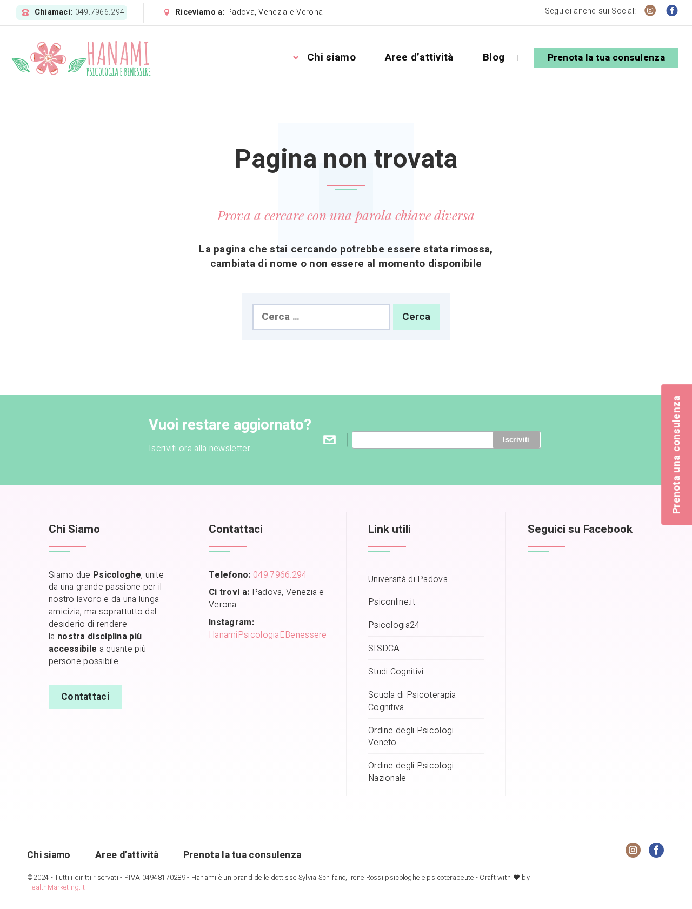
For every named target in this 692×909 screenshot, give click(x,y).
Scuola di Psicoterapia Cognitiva (412, 701)
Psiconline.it (391, 602)
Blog (493, 57)
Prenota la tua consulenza (607, 57)
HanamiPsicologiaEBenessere (268, 635)
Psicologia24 (394, 625)
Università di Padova (408, 579)
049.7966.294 (100, 12)
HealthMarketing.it (56, 887)
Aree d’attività (419, 57)
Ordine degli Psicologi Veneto (411, 737)
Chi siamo (331, 57)
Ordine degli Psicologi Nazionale (411, 772)
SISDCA (384, 649)
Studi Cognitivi (396, 672)
